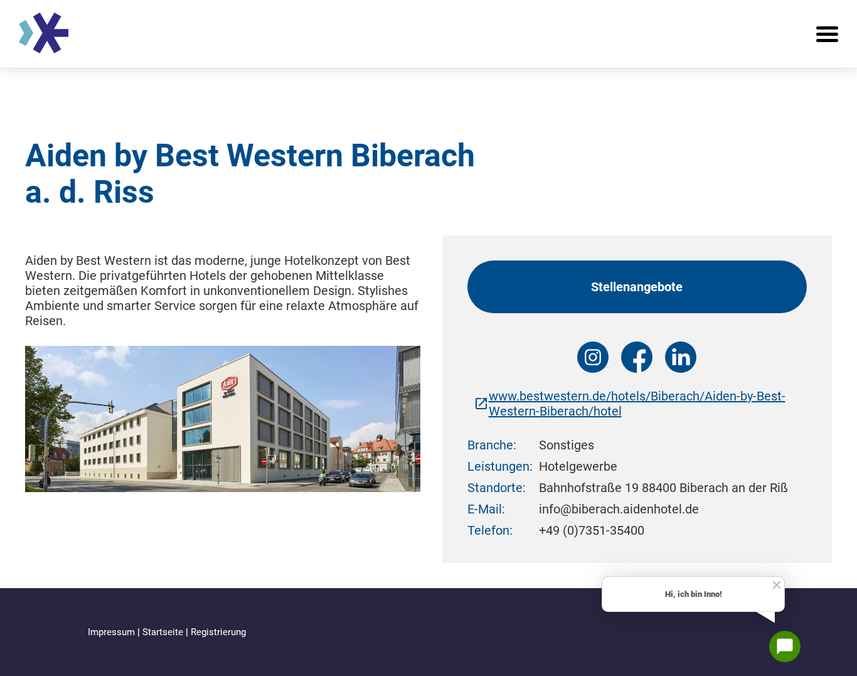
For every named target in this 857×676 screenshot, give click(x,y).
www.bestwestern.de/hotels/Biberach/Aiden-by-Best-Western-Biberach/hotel (637, 404)
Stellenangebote (637, 286)
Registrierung (218, 632)
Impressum (112, 632)
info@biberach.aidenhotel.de (619, 509)
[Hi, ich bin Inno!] (785, 646)
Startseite (164, 632)
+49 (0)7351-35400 (591, 530)
